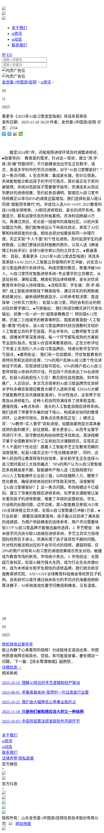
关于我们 (9, 735)
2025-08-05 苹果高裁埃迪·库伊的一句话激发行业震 (45, 692)
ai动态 (7, 747)
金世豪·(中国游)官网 (19, 82)
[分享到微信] (21, 134)
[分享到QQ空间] (9, 134)
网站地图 (23, 824)
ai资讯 (46, 82)
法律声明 (9, 758)
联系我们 (9, 752)
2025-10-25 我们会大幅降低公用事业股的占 (39, 702)
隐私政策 (26, 758)
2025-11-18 (43, 712)
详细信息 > (12, 667)
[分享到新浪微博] (15, 134)
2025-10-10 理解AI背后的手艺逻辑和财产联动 (41, 683)
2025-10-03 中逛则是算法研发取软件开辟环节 (41, 721)
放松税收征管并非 (17, 644)
